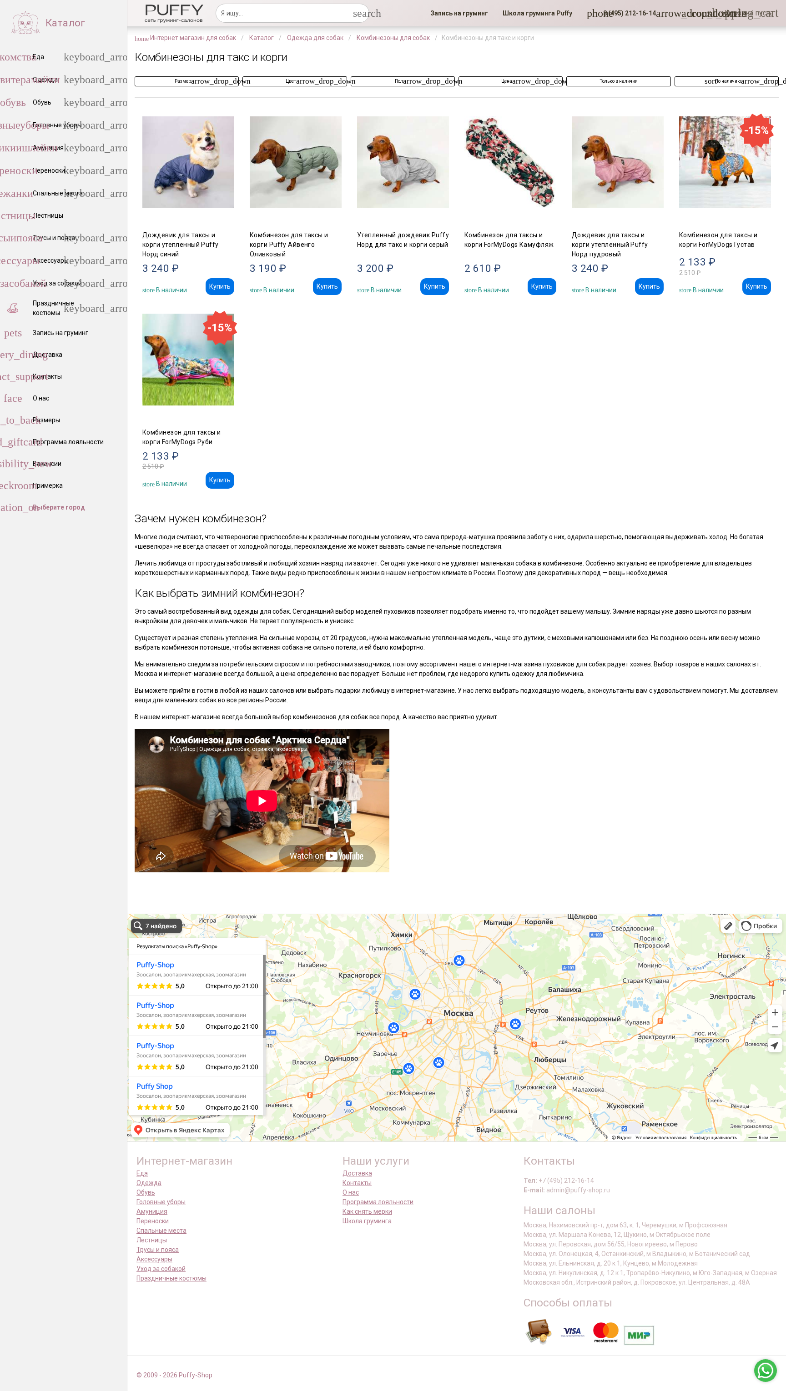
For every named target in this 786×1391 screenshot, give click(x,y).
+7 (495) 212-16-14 (566, 1180)
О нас (351, 1192)
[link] (459, 13)
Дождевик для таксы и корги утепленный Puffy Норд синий (180, 244)
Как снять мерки (367, 1211)
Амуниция (151, 1211)
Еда (142, 1173)
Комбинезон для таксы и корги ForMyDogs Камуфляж (509, 239)
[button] (626, 13)
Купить (220, 286)
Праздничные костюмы (171, 1278)
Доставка (357, 1173)
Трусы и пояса (157, 1249)
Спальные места (161, 1230)
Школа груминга (367, 1221)
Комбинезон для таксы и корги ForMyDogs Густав (718, 239)
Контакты (357, 1182)
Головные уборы (161, 1202)
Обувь (145, 1192)
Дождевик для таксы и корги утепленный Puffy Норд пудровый (610, 244)
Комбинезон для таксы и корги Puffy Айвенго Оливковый (289, 244)
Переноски (152, 1221)
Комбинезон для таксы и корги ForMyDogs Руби (181, 437)
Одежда (148, 1182)
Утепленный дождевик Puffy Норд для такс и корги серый (403, 239)
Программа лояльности (378, 1202)
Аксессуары (154, 1259)
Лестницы (151, 1240)
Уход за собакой (161, 1268)
